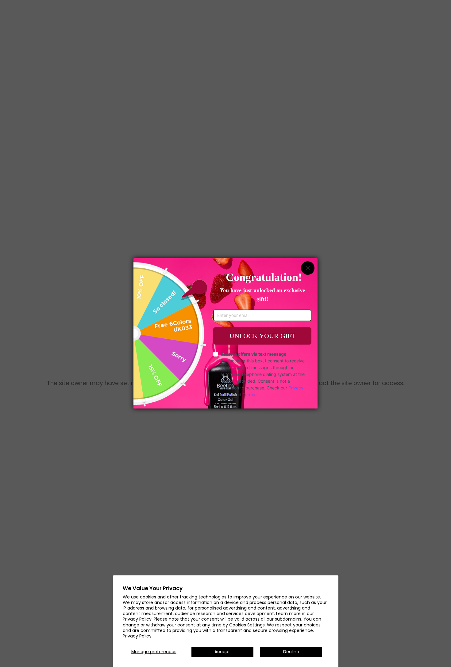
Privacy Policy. (137, 636)
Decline (291, 652)
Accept (222, 652)
